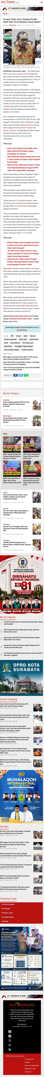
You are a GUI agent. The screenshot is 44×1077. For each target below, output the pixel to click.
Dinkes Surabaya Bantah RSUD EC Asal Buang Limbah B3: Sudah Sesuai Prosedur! (16, 404)
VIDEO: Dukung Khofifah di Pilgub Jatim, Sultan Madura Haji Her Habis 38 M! (12, 480)
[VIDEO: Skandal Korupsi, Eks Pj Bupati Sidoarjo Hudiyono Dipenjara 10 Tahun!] (12, 444)
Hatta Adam (8, 346)
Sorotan (5, 508)
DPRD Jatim (23, 339)
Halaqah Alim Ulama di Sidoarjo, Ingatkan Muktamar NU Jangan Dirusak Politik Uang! (21, 646)
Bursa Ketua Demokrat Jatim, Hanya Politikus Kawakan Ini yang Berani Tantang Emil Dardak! (15, 497)
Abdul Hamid (25, 306)
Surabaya (6, 400)
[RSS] (10, 1050)
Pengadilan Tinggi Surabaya (24, 346)
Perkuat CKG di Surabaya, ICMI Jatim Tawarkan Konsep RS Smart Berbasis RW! (15, 529)
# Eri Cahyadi (6, 908)
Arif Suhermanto (20, 206)
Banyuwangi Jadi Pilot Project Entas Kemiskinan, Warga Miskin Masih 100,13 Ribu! (21, 638)
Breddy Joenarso (9, 130)
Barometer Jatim (25, 319)
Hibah (25, 336)
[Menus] (41, 2)
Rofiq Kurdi (13, 319)
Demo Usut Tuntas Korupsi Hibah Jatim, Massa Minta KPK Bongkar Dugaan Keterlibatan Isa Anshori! (22, 151)
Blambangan (7, 416)
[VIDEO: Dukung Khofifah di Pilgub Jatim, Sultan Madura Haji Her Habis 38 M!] (12, 469)
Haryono (30, 125)
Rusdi (22, 297)
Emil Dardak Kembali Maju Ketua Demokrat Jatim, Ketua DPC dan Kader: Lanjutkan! (23, 654)
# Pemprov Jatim (7, 913)
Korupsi (18, 336)
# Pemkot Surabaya (8, 904)
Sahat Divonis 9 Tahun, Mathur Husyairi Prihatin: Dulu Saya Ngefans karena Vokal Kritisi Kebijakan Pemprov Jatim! (23, 262)
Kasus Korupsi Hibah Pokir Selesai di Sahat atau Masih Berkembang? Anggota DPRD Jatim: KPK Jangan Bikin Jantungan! (23, 167)
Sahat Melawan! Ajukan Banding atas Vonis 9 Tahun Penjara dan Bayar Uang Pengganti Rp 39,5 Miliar (23, 159)
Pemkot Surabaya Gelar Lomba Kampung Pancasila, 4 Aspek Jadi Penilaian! (23, 623)
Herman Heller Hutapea (24, 128)
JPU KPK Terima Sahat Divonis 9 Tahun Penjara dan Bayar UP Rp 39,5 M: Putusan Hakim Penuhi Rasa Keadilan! (23, 253)
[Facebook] (15, 375)
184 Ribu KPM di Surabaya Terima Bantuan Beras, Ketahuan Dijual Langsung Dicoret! (17, 544)
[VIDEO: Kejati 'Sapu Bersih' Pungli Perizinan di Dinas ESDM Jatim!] (32, 444)
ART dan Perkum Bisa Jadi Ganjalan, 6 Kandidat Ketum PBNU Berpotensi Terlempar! (15, 513)
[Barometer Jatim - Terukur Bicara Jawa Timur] (10, 2)
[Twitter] (21, 375)
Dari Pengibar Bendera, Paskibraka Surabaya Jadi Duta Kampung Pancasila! (21, 631)
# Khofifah (5, 921)
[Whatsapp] (26, 375)
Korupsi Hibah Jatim (20, 316)
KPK (12, 336)
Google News (22, 330)
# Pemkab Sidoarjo (8, 917)
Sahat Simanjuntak (10, 339)
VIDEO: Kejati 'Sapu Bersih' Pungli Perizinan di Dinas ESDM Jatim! (31, 456)
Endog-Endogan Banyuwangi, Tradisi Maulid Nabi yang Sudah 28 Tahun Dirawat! (15, 420)
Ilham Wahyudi (15, 343)
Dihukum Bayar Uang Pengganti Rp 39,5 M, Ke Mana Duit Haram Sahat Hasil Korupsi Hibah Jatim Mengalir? (23, 245)
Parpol (5, 492)
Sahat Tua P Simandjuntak (28, 74)
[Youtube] (10, 1046)
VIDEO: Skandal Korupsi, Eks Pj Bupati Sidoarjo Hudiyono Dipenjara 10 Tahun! (12, 456)
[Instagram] (10, 1041)
